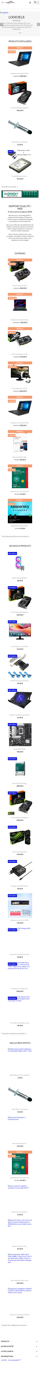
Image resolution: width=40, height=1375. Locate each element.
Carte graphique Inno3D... (20, 352)
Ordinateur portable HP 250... (20, 71)
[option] (20, 21)
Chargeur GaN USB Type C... (20, 884)
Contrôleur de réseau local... (20, 1021)
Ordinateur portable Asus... (20, 987)
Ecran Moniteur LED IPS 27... (20, 644)
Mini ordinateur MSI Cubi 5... (20, 1278)
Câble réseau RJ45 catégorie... (20, 1073)
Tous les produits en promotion (15, 534)
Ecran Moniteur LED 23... (20, 386)
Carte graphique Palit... (20, 850)
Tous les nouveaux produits (14, 1032)
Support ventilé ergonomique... (20, 713)
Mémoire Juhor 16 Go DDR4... (20, 918)
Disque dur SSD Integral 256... (20, 952)
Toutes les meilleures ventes (14, 1323)
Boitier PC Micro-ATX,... (20, 1244)
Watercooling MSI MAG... (20, 576)
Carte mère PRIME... (20, 747)
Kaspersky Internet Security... (20, 489)
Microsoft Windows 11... (20, 1141)
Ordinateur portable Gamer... (20, 318)
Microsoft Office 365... (20, 455)
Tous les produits (10, 185)
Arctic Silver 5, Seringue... (20, 140)
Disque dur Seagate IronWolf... (20, 1313)
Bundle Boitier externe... (20, 174)
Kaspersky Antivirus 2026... (20, 524)
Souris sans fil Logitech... (20, 1210)
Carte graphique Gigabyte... (20, 106)
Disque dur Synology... (20, 781)
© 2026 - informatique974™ (11, 1358)
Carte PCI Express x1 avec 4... (20, 679)
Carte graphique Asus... (20, 284)
